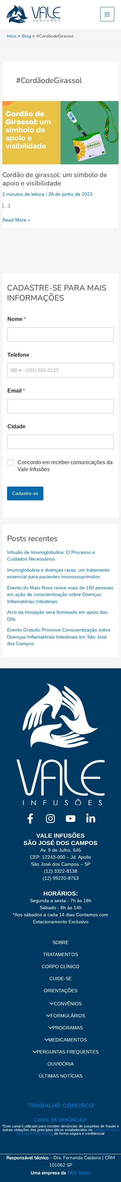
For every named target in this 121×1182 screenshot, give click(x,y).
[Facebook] (30, 819)
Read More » (16, 220)
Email (16, 391)
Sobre (60, 942)
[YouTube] (71, 819)
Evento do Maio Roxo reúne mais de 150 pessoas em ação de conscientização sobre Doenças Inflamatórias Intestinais (60, 594)
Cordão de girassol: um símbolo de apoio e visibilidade (54, 179)
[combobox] (15, 370)
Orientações (60, 990)
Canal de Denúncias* (60, 1120)
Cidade (16, 426)
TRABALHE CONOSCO (61, 1105)
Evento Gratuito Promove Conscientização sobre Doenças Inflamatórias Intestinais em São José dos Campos (59, 636)
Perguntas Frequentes (67, 1051)
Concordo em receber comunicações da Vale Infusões (65, 465)
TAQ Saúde (79, 1173)
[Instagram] (50, 819)
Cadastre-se (25, 493)
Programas (67, 1027)
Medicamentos (67, 1039)
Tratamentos (60, 954)
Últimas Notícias (60, 1076)
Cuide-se (60, 978)
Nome (16, 319)
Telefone (18, 355)
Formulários (67, 1015)
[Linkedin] (91, 819)
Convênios (68, 1003)
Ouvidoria (60, 1064)
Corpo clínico (60, 966)
